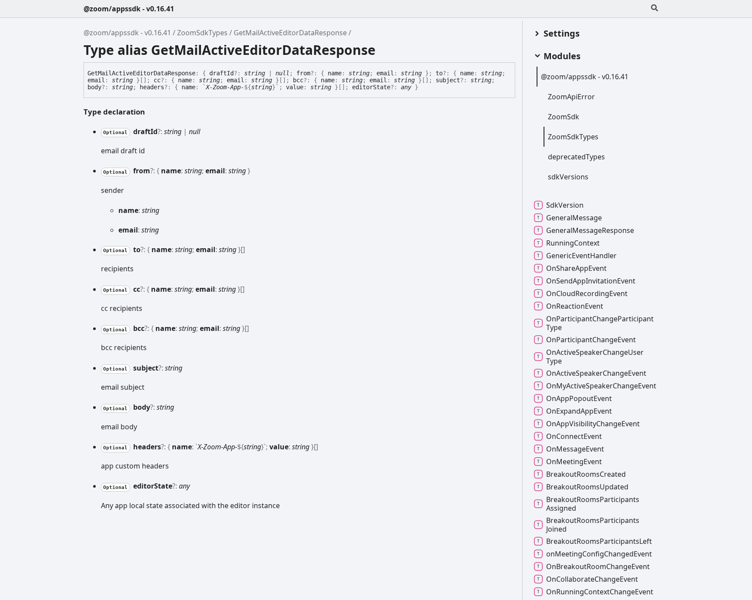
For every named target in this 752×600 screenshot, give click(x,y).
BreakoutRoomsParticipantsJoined (592, 524)
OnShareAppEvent (576, 268)
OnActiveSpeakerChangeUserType (595, 356)
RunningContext (573, 243)
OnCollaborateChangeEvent (592, 579)
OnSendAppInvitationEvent (590, 280)
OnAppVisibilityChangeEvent (593, 423)
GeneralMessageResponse (590, 230)
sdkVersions (568, 177)
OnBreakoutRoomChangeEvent (598, 566)
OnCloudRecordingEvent (587, 293)
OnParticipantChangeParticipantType (600, 323)
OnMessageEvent (575, 449)
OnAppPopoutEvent (579, 398)
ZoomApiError (571, 96)
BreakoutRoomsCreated (586, 474)
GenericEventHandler (581, 255)
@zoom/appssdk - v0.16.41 (129, 8)
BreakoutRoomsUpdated (587, 486)
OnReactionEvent (574, 306)
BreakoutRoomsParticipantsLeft (599, 541)
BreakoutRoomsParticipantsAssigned (592, 503)
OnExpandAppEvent (579, 411)
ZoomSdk (563, 116)
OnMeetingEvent (574, 461)
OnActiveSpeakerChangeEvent (596, 373)
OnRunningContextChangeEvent (599, 591)
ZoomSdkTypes (202, 32)
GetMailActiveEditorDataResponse (290, 32)
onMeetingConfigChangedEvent (599, 553)
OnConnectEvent (574, 436)
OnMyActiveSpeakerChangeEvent (601, 385)
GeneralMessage (574, 217)
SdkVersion (565, 205)
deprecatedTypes (576, 157)
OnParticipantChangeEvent (591, 339)
